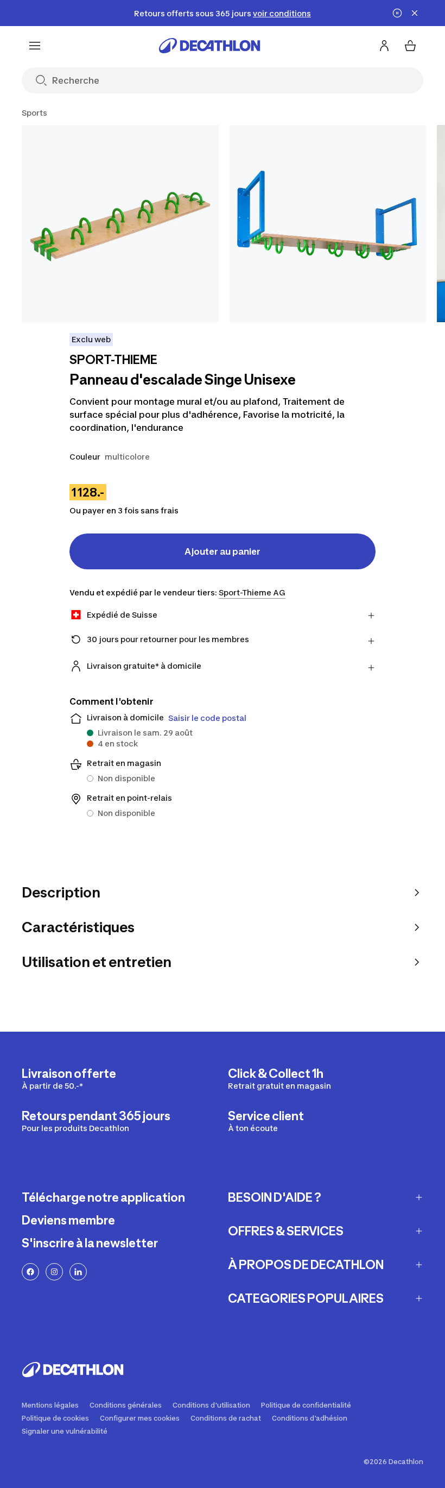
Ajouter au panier (222, 551)
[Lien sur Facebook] (30, 1271)
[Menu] (35, 46)
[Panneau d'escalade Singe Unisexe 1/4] (120, 223)
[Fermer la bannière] (414, 13)
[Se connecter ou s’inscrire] (384, 46)
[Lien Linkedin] (78, 1271)
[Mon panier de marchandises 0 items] (410, 46)
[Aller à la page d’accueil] (209, 45)
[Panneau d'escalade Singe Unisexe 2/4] (328, 223)
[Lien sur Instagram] (54, 1271)
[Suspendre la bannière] (397, 13)
